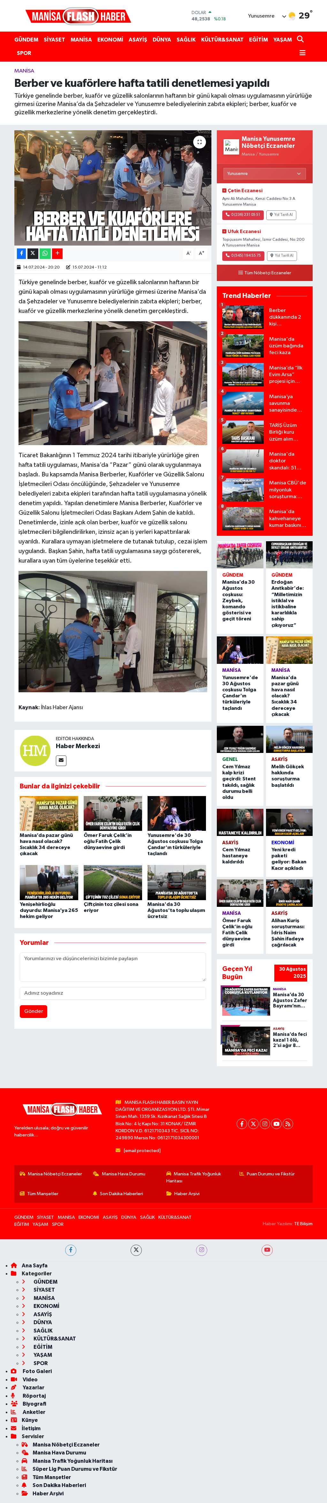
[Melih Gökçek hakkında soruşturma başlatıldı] (289, 739)
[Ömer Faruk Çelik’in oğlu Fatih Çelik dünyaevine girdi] (113, 813)
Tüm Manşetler (42, 1193)
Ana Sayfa (35, 1265)
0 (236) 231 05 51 (245, 215)
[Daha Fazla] (57, 253)
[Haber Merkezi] (35, 750)
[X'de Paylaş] (32, 253)
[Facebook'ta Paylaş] (21, 253)
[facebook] (70, 1250)
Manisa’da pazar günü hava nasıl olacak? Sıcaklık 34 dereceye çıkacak (285, 696)
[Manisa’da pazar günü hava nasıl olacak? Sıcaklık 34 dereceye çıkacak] (49, 813)
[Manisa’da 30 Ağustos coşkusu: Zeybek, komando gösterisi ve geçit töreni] (240, 554)
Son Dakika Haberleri (121, 1193)
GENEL (230, 759)
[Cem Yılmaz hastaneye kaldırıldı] (240, 822)
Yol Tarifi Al (283, 215)
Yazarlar (33, 1387)
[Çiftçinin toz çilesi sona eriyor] (113, 882)
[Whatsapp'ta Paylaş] (45, 253)
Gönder (33, 1011)
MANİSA (81, 39)
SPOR (24, 53)
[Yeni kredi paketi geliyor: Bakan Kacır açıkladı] (289, 822)
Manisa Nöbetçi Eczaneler (55, 1174)
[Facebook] (242, 1124)
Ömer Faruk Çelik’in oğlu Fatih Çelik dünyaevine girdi (108, 841)
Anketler (33, 1412)
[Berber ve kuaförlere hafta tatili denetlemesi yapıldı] (112, 188)
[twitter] (136, 1250)
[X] (253, 1124)
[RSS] (288, 1124)
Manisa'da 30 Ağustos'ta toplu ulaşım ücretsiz (176, 910)
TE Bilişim (303, 1223)
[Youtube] (276, 1124)
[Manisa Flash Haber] (78, 15)
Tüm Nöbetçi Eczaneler (267, 273)
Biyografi (34, 1404)
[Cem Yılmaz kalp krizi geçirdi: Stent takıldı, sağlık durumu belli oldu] (240, 739)
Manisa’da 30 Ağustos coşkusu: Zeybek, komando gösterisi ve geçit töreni (238, 600)
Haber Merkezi (78, 746)
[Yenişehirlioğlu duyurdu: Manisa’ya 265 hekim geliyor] (49, 882)
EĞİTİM (258, 39)
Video (30, 1379)
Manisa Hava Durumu (123, 1174)
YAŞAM (282, 39)
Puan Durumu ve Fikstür (271, 1174)
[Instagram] (265, 1124)
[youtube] (267, 1250)
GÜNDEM (26, 39)
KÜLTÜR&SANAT (222, 39)
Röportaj (34, 1396)
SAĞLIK (186, 39)
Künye (30, 1420)
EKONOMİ (110, 39)
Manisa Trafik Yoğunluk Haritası (193, 1177)
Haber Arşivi (187, 1193)
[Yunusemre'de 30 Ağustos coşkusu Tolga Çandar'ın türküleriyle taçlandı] (177, 813)
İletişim (31, 1428)
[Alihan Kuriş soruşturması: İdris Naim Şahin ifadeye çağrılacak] (289, 893)
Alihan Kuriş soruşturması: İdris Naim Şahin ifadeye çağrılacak (288, 933)
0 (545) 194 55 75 (246, 256)
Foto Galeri (37, 1371)
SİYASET (54, 39)
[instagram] (201, 1250)
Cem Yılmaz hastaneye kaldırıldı (236, 855)
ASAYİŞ (138, 39)
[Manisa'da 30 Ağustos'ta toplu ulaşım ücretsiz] (177, 882)
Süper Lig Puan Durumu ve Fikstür (75, 1469)
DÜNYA (162, 39)
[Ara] (301, 40)
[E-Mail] (61, 760)
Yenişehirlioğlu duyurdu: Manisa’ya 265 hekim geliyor (49, 910)
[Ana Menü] (301, 53)
